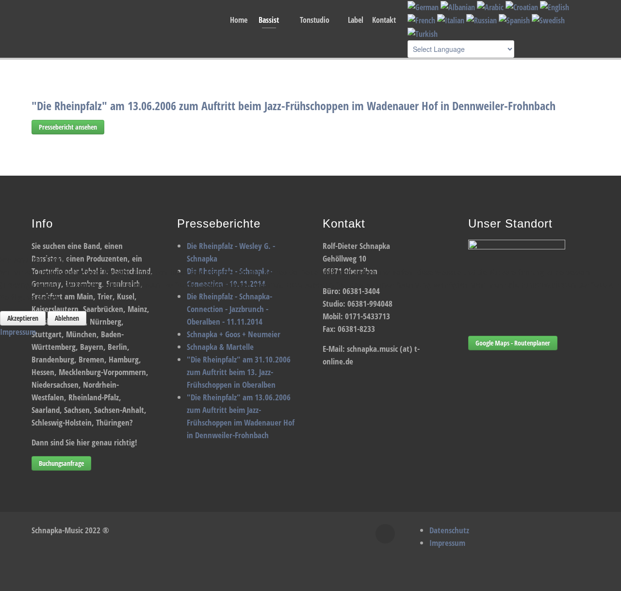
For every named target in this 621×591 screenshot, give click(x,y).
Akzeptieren (22, 318)
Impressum (18, 331)
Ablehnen (67, 318)
